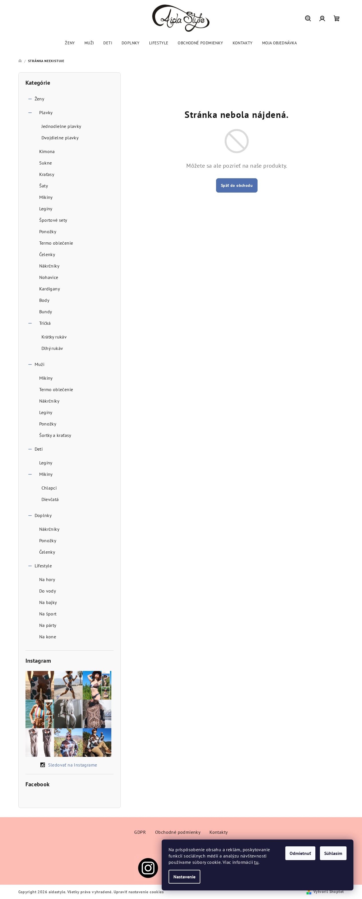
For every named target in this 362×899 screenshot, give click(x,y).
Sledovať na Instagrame (72, 765)
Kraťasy (46, 174)
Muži (40, 364)
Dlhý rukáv (52, 348)
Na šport (48, 614)
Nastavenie (184, 877)
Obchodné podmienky (177, 832)
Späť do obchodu (237, 185)
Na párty (47, 625)
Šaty (43, 186)
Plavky (46, 112)
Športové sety (53, 220)
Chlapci (49, 488)
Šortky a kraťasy (55, 435)
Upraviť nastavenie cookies (139, 891)
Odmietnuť (300, 853)
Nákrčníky (49, 266)
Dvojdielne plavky (60, 137)
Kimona (47, 151)
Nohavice (48, 277)
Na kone (47, 636)
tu (256, 862)
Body (44, 300)
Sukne (45, 163)
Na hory (47, 579)
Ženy (39, 99)
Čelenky (47, 254)
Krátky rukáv (54, 337)
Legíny (45, 208)
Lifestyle (43, 566)
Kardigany (49, 289)
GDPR (140, 832)
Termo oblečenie (56, 243)
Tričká (45, 323)
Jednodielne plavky (61, 126)
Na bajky (48, 602)
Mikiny (46, 197)
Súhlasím (333, 853)
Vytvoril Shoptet (328, 891)
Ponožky (47, 231)
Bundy (45, 311)
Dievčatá (50, 499)
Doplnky (43, 515)
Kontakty (218, 832)
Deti (39, 449)
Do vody (47, 591)
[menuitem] (70, 42)
